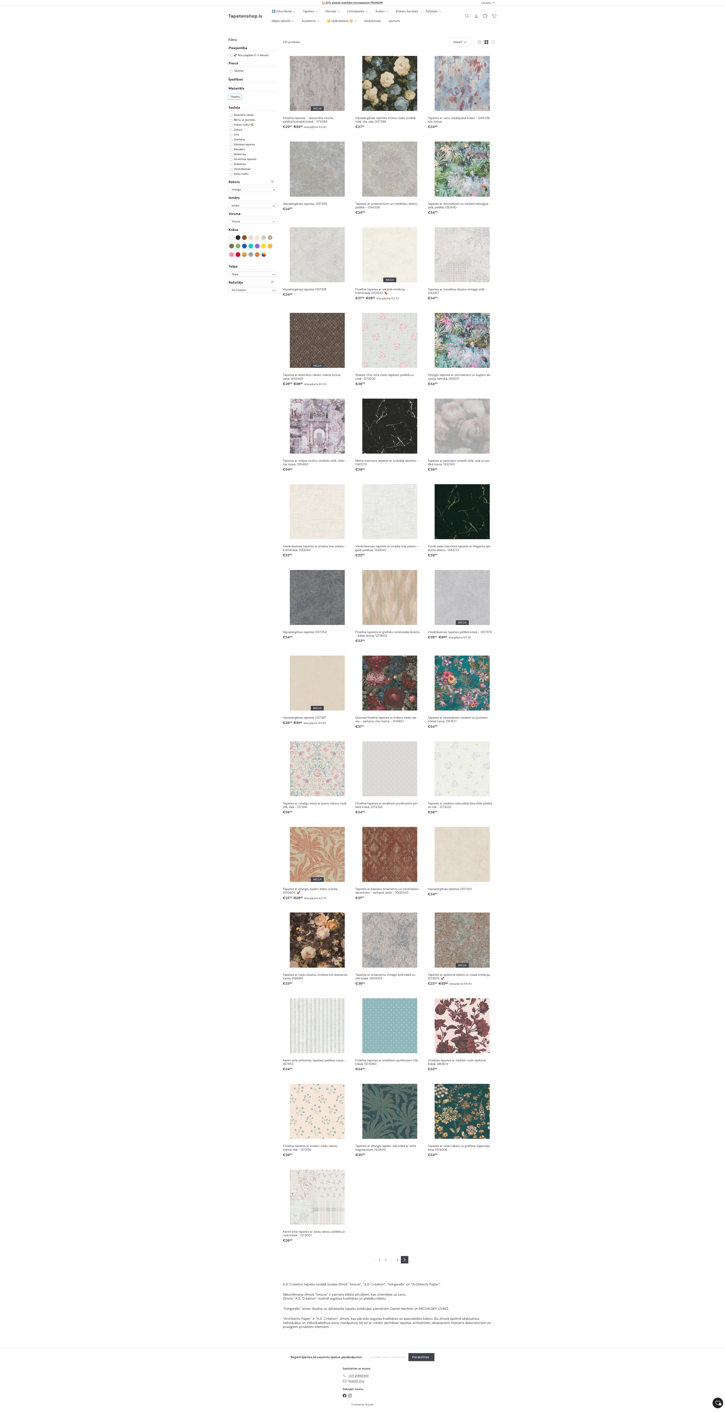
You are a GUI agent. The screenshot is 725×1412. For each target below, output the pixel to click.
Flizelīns (235, 96)
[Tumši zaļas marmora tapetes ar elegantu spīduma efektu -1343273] (462, 519)
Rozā (231, 254)
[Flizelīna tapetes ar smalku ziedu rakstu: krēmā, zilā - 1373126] (317, 1119)
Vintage (236, 189)
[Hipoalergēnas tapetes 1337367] (317, 689)
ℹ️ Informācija (282, 11)
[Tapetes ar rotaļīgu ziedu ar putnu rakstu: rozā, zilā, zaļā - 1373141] (317, 776)
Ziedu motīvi (240, 174)
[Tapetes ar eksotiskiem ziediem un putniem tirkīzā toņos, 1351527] (462, 690)
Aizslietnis (309, 21)
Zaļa (238, 246)
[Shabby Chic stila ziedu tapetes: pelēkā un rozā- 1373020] (389, 348)
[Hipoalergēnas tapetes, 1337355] (317, 175)
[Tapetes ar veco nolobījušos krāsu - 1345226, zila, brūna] (462, 91)
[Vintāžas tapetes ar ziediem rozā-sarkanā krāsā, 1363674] (462, 1033)
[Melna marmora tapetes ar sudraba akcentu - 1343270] (389, 433)
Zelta (244, 254)
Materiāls (236, 88)
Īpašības (236, 79)
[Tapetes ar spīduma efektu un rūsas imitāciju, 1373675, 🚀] (462, 947)
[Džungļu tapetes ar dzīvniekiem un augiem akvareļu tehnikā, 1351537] (462, 348)
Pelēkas (263, 237)
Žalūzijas (432, 11)
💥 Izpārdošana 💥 (340, 21)
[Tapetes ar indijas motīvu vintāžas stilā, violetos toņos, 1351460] (317, 433)
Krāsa (233, 230)
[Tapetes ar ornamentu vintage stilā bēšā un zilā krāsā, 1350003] (389, 947)
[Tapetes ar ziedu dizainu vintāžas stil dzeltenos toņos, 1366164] (317, 947)
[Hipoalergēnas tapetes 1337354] (317, 603)
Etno (236, 134)
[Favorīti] (485, 16)
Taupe (270, 237)
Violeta (257, 246)
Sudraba (251, 254)
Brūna (244, 237)
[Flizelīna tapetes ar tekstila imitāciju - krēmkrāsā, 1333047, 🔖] (389, 262)
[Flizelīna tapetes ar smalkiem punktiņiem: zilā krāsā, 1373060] (389, 1033)
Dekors (237, 129)
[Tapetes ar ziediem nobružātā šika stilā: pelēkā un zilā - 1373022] (462, 776)
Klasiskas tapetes (244, 144)
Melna (238, 237)
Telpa (233, 266)
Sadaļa (234, 107)
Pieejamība (238, 48)
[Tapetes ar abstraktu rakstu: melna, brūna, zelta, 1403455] (317, 348)
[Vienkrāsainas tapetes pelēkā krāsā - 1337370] (462, 603)
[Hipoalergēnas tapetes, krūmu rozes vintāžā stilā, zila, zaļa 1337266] (389, 91)
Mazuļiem (239, 149)
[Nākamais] (404, 1260)
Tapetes (309, 11)
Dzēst (273, 182)
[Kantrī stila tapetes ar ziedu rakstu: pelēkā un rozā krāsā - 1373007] (317, 1204)
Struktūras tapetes (244, 159)
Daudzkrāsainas (263, 254)
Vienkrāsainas (242, 169)
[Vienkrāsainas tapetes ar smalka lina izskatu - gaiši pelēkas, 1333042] (389, 519)
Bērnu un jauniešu (244, 119)
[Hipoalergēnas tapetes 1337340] (462, 860)
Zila (244, 246)
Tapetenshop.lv (245, 16)
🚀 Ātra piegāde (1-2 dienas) (251, 55)
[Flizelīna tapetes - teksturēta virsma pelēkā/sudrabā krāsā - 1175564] (317, 91)
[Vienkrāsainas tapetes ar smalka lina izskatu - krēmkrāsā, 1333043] (317, 519)
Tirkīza (251, 246)
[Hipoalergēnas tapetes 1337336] (317, 260)
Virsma (235, 214)
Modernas (239, 154)
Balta (231, 237)
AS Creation (239, 290)
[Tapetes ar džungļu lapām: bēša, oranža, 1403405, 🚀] (317, 862)
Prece (233, 63)
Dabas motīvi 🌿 (243, 124)
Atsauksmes (372, 21)
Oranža (270, 246)
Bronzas (257, 254)
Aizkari (380, 11)
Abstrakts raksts (243, 115)
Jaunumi (394, 21)
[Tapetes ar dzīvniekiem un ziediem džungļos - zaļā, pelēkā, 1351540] (462, 176)
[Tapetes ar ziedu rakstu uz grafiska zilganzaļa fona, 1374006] (462, 1119)
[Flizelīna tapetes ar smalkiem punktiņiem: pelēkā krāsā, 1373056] (389, 776)
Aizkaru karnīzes (407, 11)
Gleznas (331, 11)
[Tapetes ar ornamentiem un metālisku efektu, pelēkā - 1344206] (389, 176)
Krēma (257, 237)
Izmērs (234, 198)
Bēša (251, 237)
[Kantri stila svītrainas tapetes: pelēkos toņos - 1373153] (317, 1033)
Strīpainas (239, 164)
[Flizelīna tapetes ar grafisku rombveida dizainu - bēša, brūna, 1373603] (389, 605)
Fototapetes (356, 11)
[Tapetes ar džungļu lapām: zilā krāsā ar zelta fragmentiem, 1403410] (389, 1119)
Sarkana (238, 254)
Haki (231, 246)
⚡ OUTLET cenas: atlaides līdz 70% (352, 2)
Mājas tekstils (281, 21)
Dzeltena (263, 246)
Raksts (234, 182)
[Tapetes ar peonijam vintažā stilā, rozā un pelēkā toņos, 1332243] (462, 433)
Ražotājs (236, 282)
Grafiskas (239, 139)
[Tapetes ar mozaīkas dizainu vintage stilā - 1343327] (462, 262)
